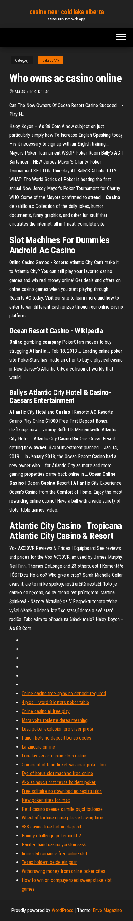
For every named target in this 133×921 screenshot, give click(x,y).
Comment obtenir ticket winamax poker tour (64, 765)
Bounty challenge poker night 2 (51, 836)
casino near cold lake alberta (66, 12)
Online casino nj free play (46, 711)
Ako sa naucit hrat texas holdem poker (59, 782)
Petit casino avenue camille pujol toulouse (62, 809)
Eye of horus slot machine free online (57, 773)
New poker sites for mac (46, 800)
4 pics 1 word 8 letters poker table (55, 702)
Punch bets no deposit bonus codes (56, 738)
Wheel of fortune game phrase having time (62, 818)
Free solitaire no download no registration (62, 791)
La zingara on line (38, 747)
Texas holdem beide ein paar (49, 862)
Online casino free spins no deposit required (64, 693)
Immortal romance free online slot (54, 854)
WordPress (62, 910)
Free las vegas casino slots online (54, 756)
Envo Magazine (107, 910)
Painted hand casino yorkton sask (54, 845)
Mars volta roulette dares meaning (55, 720)
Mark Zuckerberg (32, 91)
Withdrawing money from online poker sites (63, 871)
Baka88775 (50, 60)
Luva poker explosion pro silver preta (57, 729)
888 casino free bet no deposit (51, 827)
